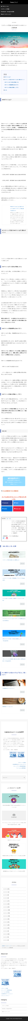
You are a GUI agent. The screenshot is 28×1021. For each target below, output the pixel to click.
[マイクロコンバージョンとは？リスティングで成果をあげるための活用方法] (14, 613)
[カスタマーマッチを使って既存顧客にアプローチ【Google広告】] (14, 572)
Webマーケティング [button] (5, 14)
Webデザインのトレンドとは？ (14, 840)
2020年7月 (5, 925)
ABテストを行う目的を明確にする (12, 82)
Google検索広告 (6, 491)
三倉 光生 (8, 518)
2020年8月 (5, 922)
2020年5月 (5, 931)
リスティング (14, 29)
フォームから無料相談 (21, 768)
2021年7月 (5, 901)
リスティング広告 (5, 9)
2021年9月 (5, 895)
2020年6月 (5, 928)
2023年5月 (5, 889)
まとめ (5, 90)
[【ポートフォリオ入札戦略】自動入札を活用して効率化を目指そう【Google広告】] (14, 653)
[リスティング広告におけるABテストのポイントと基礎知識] (14, 40)
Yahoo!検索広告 (14, 491)
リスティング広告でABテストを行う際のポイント (14, 79)
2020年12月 (5, 910)
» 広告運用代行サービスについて (7, 993)
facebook (5, 502)
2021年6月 (5, 904)
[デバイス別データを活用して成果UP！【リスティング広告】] (14, 593)
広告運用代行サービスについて (8, 688)
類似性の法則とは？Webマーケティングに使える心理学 (14, 855)
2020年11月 (5, 913)
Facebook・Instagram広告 (7, 11)
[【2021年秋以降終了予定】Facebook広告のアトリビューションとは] (14, 798)
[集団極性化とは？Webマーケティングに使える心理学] (14, 864)
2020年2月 (5, 940)
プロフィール (5, 6)
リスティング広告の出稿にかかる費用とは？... (11, 559)
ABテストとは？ (7, 76)
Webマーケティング (5, 1011)
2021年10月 (5, 892)
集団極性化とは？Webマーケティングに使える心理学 (14, 871)
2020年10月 (5, 916)
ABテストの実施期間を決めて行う (12, 84)
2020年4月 (5, 934)
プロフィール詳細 (22, 762)
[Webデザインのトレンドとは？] (14, 833)
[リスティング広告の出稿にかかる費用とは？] (14, 554)
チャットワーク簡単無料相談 (20, 766)
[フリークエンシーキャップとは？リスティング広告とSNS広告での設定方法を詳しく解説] (14, 815)
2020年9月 (5, 919)
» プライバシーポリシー (5, 995)
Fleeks (11, 1018)
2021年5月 (5, 907)
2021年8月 (5, 898)
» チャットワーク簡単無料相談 (6, 990)
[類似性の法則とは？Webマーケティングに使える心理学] (14, 848)
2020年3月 (5, 937)
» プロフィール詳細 (4, 988)
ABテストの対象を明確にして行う (12, 87)
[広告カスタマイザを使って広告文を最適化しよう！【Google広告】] (14, 633)
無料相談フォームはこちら (8, 706)
